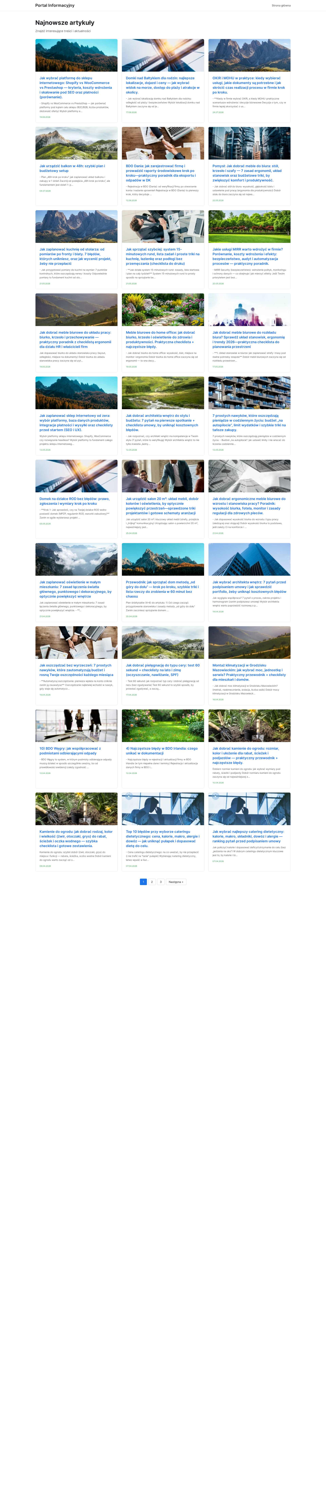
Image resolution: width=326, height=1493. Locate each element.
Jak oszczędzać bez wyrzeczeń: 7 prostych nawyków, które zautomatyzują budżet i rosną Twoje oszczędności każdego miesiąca (76, 670)
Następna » (176, 882)
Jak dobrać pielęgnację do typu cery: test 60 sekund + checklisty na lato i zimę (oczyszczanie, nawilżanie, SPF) (163, 670)
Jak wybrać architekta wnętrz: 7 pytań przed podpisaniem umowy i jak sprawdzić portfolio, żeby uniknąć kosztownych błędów (249, 587)
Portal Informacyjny (55, 5)
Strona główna (281, 5)
